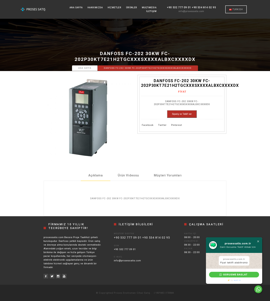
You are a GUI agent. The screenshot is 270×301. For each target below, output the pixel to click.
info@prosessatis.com (191, 11)
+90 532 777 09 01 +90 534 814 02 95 (191, 7)
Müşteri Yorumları (168, 175)
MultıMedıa (149, 7)
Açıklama (95, 175)
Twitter (162, 125)
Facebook (147, 125)
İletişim (151, 11)
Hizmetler (114, 7)
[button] (234, 274)
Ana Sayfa (76, 7)
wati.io (237, 280)
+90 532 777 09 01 (125, 249)
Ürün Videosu (128, 175)
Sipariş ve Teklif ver (182, 114)
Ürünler (131, 7)
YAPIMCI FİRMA (164, 292)
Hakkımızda (95, 7)
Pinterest (176, 125)
